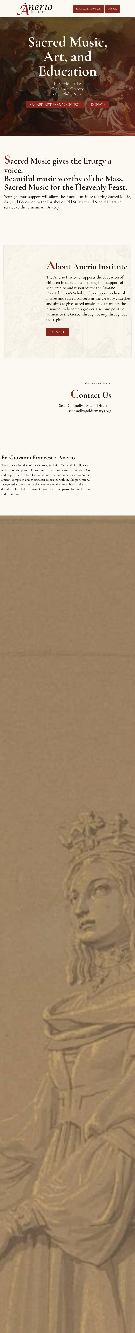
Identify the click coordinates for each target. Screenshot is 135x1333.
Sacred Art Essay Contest (88, 8)
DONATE (112, 8)
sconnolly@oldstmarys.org (89, 410)
